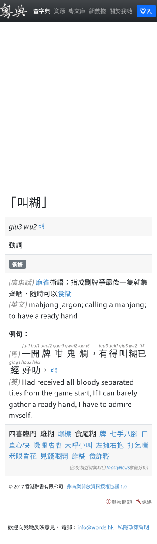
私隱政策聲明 (133, 526)
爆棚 (66, 433)
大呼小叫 (78, 444)
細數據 (97, 11)
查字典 (41, 11)
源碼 (146, 501)
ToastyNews (118, 467)
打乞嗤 (137, 444)
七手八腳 (124, 433)
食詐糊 (99, 455)
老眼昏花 (23, 455)
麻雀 (43, 282)
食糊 (65, 293)
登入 (146, 11)
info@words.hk (95, 526)
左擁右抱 (110, 444)
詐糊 (78, 455)
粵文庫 (76, 11)
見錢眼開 (54, 455)
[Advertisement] (78, 113)
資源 (59, 11)
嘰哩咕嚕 (47, 444)
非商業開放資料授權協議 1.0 (97, 486)
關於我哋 (120, 11)
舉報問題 (121, 501)
